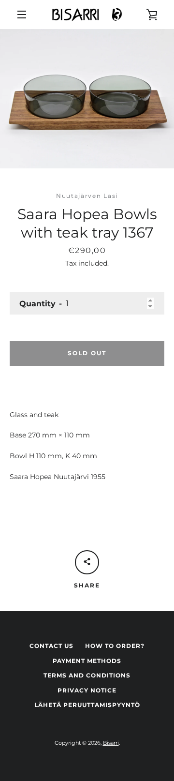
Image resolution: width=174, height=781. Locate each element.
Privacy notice (87, 690)
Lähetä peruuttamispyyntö (87, 704)
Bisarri (111, 742)
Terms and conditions (87, 675)
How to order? (115, 645)
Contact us (51, 645)
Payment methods (87, 660)
